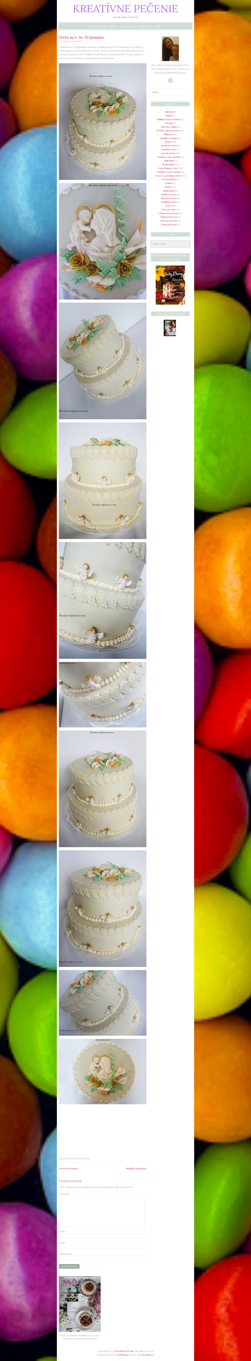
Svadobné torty (169, 202)
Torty (113, 26)
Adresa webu (65, 1254)
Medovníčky (168, 164)
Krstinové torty (169, 145)
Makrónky (169, 160)
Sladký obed (169, 190)
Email (62, 1242)
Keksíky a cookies (169, 138)
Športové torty (168, 198)
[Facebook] (170, 80)
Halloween (169, 134)
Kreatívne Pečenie (125, 8)
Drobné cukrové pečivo (168, 130)
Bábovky (169, 111)
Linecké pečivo (128, 26)
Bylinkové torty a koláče (169, 119)
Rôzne (168, 187)
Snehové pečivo (169, 194)
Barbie (169, 115)
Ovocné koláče (169, 179)
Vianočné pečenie (169, 220)
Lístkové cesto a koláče (169, 157)
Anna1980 (77, 41)
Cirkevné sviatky (76, 1158)
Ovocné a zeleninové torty (168, 175)
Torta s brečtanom (68, 1168)
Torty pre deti (168, 209)
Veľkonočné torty (169, 217)
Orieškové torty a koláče (169, 172)
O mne (94, 26)
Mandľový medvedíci (136, 1168)
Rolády (169, 183)
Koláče (103, 26)
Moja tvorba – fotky (150, 26)
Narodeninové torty (168, 168)
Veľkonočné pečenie (169, 213)
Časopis (169, 123)
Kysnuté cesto (169, 149)
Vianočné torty (168, 224)
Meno (62, 1231)
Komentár (64, 1194)
